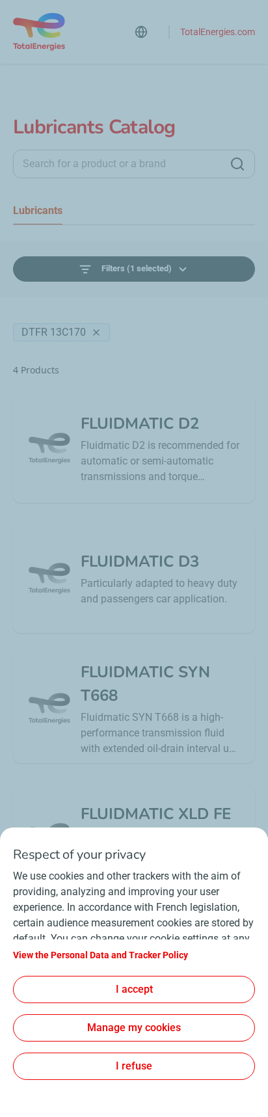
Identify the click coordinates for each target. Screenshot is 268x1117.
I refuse (134, 1066)
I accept (134, 989)
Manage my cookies (134, 1027)
